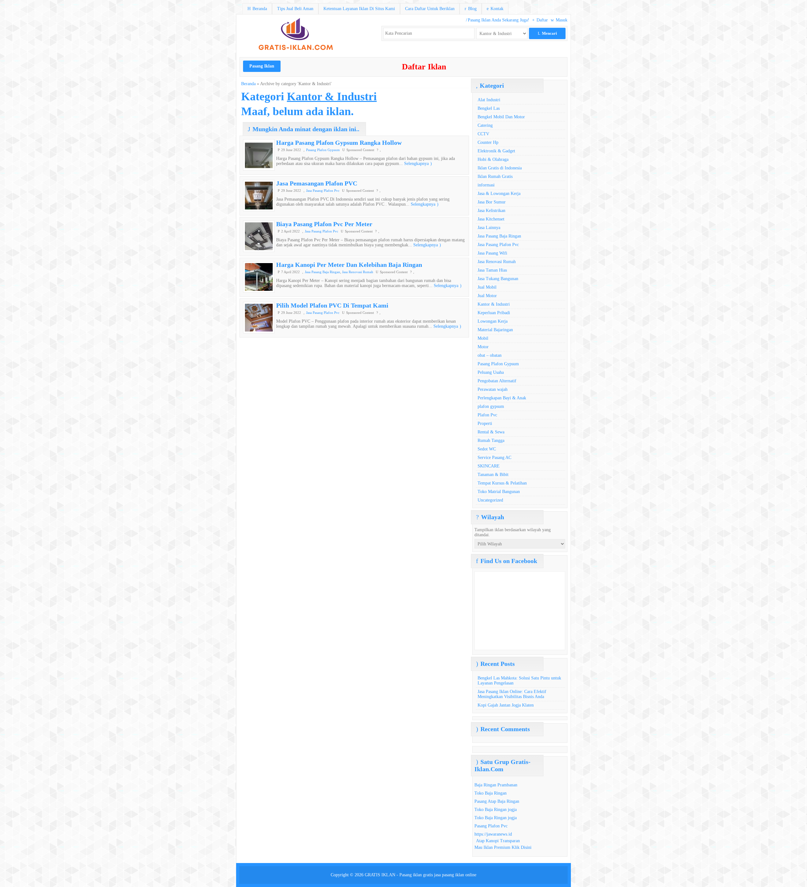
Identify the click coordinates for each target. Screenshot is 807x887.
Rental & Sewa (491, 432)
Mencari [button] (547, 33)
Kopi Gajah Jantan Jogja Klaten (506, 705)
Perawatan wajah (493, 389)
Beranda (257, 8)
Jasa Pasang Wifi (492, 253)
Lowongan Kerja (493, 321)
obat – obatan (490, 355)
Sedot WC (487, 449)
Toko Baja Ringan (490, 793)
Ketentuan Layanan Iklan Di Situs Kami (359, 8)
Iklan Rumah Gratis (495, 176)
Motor (483, 346)
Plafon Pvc (487, 415)
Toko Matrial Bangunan (499, 491)
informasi (486, 185)
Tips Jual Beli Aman (295, 8)
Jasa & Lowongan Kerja (499, 193)
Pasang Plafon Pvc (491, 826)
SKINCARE (489, 466)
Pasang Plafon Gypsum (323, 150)
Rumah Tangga (491, 440)
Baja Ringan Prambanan (495, 785)
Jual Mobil (487, 287)
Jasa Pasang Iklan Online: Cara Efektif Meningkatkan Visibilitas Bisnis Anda (512, 694)
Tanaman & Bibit (493, 474)
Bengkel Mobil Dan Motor (501, 117)
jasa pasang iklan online (455, 874)
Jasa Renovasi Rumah (357, 272)
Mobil (483, 338)
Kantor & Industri (494, 304)
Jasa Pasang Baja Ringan (322, 272)
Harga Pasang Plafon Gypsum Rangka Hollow (339, 142)
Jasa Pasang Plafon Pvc (323, 190)
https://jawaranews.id (493, 834)
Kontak (495, 8)
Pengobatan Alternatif (497, 381)
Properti (485, 423)
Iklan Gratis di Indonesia (500, 168)
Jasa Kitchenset (491, 219)
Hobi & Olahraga (493, 159)
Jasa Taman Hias (492, 270)
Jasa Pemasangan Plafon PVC (316, 183)
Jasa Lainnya (489, 227)
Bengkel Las (489, 108)
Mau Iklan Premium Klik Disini (502, 847)
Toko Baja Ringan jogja (495, 809)
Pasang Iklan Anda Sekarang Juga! (497, 20)
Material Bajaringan (495, 329)
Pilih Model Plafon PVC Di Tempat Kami (332, 305)
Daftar (540, 20)
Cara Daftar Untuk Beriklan (430, 8)
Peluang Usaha (491, 372)
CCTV (483, 134)
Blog (471, 8)
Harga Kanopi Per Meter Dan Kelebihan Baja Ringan (349, 264)
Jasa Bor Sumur (492, 202)
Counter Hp (488, 142)
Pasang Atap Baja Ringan (496, 801)
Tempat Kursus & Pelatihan (502, 483)
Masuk (559, 20)
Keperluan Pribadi (494, 312)
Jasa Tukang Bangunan (498, 278)
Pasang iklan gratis (416, 874)
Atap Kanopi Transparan (498, 840)
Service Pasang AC (494, 457)
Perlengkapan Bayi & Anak (502, 398)
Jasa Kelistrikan (491, 210)
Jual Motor (487, 295)
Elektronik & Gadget (496, 151)
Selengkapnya (418, 163)
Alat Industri (489, 99)
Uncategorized (490, 500)
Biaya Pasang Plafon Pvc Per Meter (324, 223)
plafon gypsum (491, 406)
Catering (485, 125)
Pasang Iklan (261, 66)
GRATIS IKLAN (380, 874)
